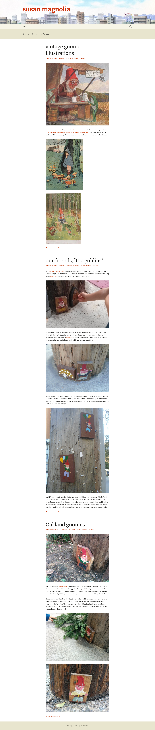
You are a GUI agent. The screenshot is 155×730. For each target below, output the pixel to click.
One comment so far (54, 716)
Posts (62, 58)
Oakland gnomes (85, 265)
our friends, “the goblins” (74, 261)
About (25, 27)
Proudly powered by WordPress (77, 726)
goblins (76, 58)
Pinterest (76, 130)
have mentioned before (57, 271)
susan (84, 58)
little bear (76, 265)
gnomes (70, 58)
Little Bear (54, 276)
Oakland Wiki (62, 586)
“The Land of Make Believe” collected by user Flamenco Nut (67, 132)
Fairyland (69, 337)
